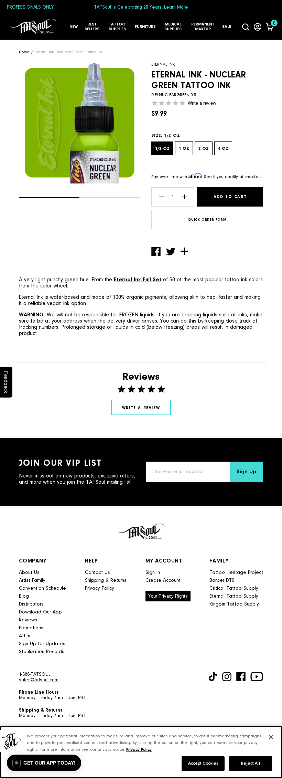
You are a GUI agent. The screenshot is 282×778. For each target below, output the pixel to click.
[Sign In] (257, 27)
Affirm (25, 636)
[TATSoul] (32, 27)
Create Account (163, 580)
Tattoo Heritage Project (236, 572)
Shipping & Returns (106, 580)
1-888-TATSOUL (35, 674)
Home (24, 52)
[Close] (271, 737)
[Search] (245, 27)
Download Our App (40, 612)
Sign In (152, 572)
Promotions (31, 628)
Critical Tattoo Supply (233, 588)
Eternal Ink (163, 64)
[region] (141, 752)
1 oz (184, 148)
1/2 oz (162, 148)
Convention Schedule (42, 588)
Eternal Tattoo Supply (233, 596)
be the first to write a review (141, 407)
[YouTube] (256, 676)
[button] (49, 197)
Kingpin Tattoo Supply (234, 604)
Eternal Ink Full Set (137, 280)
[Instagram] (226, 676)
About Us (29, 572)
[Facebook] (241, 676)
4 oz (223, 148)
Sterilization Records (41, 651)
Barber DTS (222, 580)
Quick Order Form (207, 220)
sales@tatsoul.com (38, 680)
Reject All (250, 763)
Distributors (31, 604)
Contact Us (97, 572)
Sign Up (246, 472)
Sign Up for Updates (42, 643)
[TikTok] (212, 676)
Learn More (176, 7)
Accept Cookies (203, 763)
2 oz (203, 148)
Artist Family (32, 580)
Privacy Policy (99, 588)
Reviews (28, 620)
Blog (24, 596)
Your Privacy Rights (168, 596)
